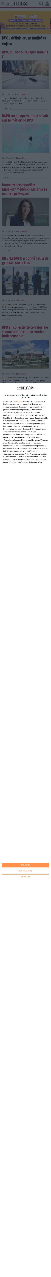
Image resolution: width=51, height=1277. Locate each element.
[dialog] (25, 830)
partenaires (17, 401)
